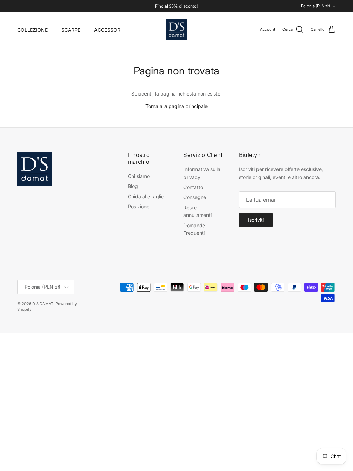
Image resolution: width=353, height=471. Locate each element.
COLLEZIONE (32, 30)
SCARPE (70, 30)
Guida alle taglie (146, 196)
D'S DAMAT (42, 303)
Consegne (194, 197)
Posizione (138, 206)
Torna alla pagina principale (176, 106)
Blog (133, 186)
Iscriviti (256, 220)
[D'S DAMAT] (176, 29)
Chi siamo (139, 176)
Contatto (193, 187)
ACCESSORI (108, 30)
